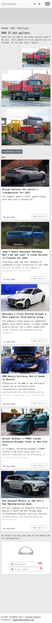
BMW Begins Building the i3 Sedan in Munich (23, 378)
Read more (38, 216)
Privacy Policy (33, 617)
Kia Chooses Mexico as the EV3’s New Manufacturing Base (23, 502)
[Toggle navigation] (47, 4)
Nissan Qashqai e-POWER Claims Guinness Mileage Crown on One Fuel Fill (25, 441)
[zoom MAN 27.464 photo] (48, 65)
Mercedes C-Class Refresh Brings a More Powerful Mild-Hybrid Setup (24, 316)
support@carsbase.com (23, 620)
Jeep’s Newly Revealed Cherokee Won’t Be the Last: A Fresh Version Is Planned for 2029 (25, 254)
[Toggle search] (34, 4)
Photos (4, 28)
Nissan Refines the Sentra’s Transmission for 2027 (20, 191)
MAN (12, 28)
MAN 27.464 (22, 28)
